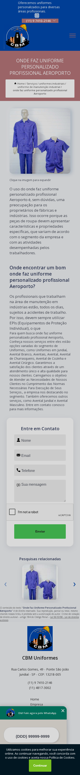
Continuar (40, 765)
